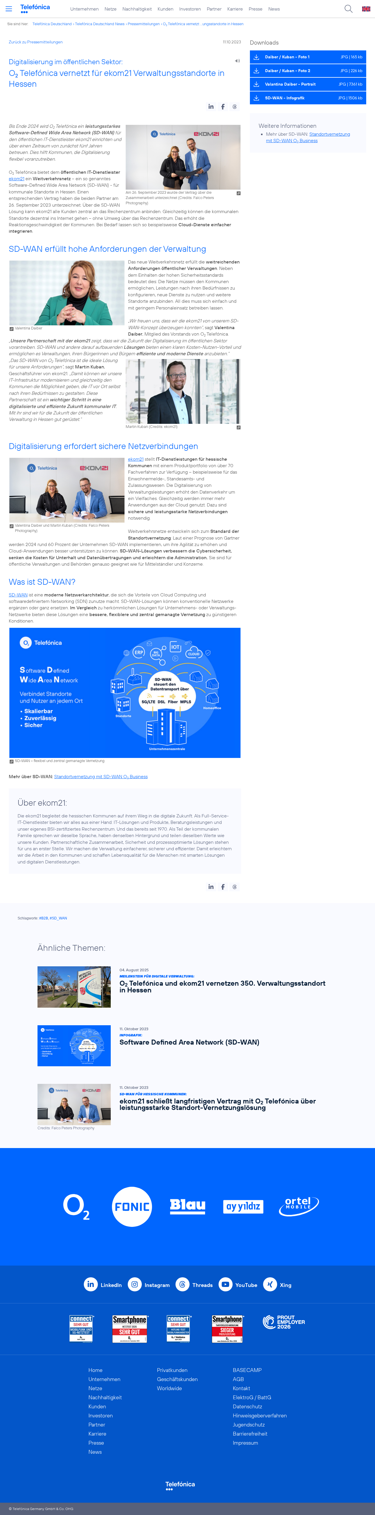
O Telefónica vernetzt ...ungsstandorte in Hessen (203, 23)
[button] (211, 106)
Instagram (157, 1285)
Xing (286, 1285)
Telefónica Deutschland (52, 23)
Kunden (165, 9)
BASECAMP (247, 1370)
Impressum (245, 1442)
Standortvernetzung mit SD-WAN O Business (101, 776)
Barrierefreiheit (250, 1433)
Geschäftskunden (177, 1379)
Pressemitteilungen (144, 23)
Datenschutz (247, 1406)
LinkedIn (111, 1285)
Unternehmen (84, 9)
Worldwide (169, 1388)
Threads (202, 1285)
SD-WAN (18, 595)
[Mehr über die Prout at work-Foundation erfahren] (284, 1329)
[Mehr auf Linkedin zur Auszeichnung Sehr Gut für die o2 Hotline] (179, 1329)
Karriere (235, 9)
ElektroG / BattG (252, 1397)
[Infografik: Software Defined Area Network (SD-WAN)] (185, 1045)
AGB (238, 1379)
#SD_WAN (58, 918)
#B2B (43, 918)
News (274, 9)
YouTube (246, 1285)
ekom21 (16, 178)
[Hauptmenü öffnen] (9, 9)
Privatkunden (172, 1370)
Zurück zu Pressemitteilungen (36, 42)
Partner (214, 9)
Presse (255, 9)
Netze (111, 9)
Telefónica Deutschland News (100, 23)
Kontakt (241, 1388)
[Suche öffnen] (348, 9)
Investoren (190, 9)
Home (95, 1370)
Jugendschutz (249, 1424)
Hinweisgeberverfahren (260, 1415)
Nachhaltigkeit (137, 9)
